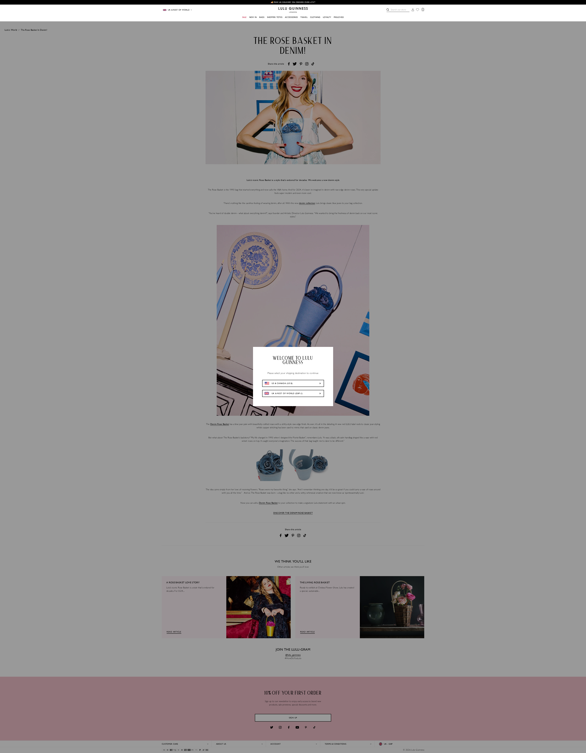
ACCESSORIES (291, 17)
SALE (244, 17)
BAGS (261, 17)
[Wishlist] (417, 10)
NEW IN (253, 17)
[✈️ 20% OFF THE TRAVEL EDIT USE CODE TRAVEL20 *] (293, 2)
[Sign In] (413, 10)
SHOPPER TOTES (274, 17)
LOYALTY (327, 17)
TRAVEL (303, 17)
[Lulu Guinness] (293, 10)
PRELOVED (339, 17)
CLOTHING (315, 17)
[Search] (388, 9)
